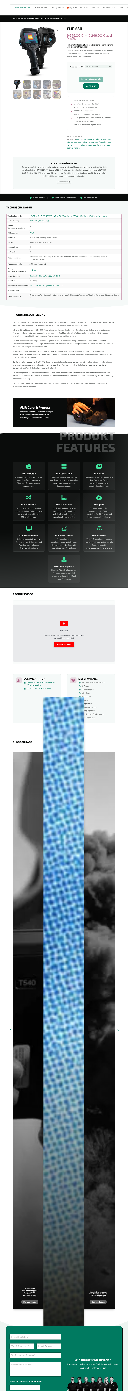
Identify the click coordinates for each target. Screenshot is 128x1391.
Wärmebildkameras (22, 8)
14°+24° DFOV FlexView (48, 216)
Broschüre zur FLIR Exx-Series (39, 688)
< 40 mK (33, 270)
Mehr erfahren (63, 182)
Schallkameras (41, 8)
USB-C (51, 276)
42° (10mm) (92, 216)
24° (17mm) (63, 216)
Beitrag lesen (29, 1302)
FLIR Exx (79, 139)
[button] (57, 30)
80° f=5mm (102, 216)
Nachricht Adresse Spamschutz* (26, 1381)
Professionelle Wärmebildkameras (45, 18)
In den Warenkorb (91, 79)
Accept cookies (64, 644)
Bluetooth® (34, 276)
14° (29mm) (34, 216)
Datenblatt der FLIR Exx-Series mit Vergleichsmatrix (41, 683)
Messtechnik (123, 8)
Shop (14, 18)
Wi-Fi (57, 276)
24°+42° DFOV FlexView (77, 216)
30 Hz (32, 233)
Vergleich (91, 85)
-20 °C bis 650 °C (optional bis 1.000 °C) (46, 285)
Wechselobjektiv (77, 67)
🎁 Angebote (72, 8)
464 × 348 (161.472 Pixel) (39, 221)
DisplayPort (43, 276)
